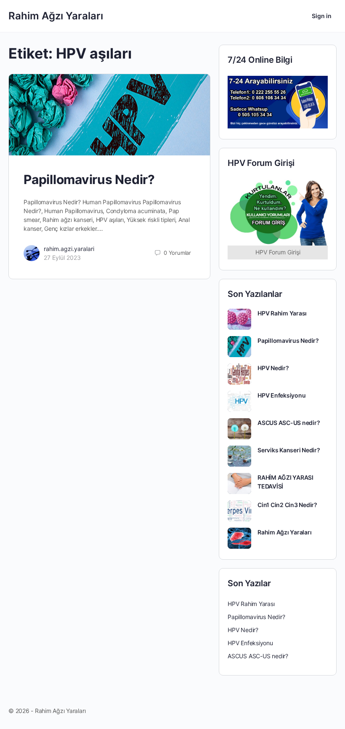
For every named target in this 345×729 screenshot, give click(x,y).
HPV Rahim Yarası (282, 313)
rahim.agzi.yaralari (69, 248)
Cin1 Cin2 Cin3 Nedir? (287, 504)
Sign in (322, 15)
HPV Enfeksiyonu (281, 395)
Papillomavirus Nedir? (89, 179)
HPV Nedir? (273, 367)
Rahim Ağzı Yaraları (55, 16)
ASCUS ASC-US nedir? (288, 422)
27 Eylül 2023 (62, 257)
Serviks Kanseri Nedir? (288, 450)
